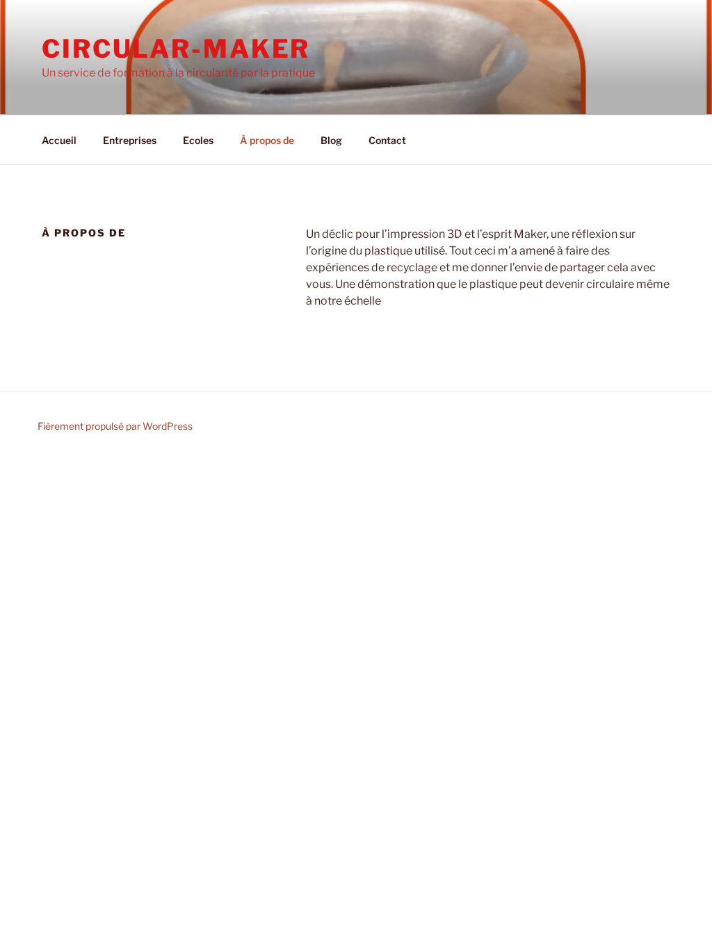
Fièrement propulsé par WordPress (115, 426)
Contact (387, 140)
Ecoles (198, 140)
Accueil (59, 140)
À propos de (267, 140)
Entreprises (129, 140)
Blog (331, 140)
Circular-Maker (176, 48)
